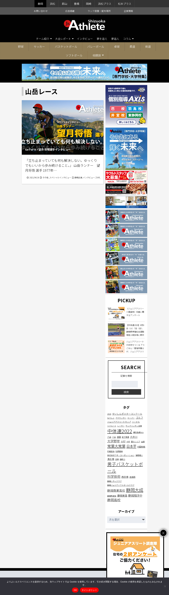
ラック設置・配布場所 (99, 11)
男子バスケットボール (125, 467)
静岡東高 (122, 495)
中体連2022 (119, 430)
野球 (21, 46)
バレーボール (95, 46)
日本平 (131, 446)
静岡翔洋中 (135, 495)
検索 (126, 392)
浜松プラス (104, 4)
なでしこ (111, 418)
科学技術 (113, 476)
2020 (109, 414)
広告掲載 (70, 11)
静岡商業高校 (116, 490)
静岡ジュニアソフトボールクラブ (120, 485)
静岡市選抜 (111, 496)
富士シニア (135, 441)
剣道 (148, 46)
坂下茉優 (125, 437)
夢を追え (102, 39)
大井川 (133, 436)
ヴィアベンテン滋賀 (134, 426)
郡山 (64, 4)
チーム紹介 (42, 39)
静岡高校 (113, 499)
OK (75, 590)
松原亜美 (119, 451)
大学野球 (113, 441)
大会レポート (63, 39)
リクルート (111, 426)
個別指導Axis (138, 432)
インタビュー (85, 39)
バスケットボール (66, 46)
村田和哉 (141, 446)
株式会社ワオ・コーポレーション (121, 455)
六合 (109, 437)
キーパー (131, 418)
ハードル (136, 421)
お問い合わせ (41, 11)
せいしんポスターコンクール (127, 413)
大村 (123, 441)
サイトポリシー (89, 590)
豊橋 (76, 4)
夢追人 (115, 39)
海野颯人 (139, 455)
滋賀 (117, 459)
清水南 (110, 459)
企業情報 (128, 11)
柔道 (132, 46)
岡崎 (88, 4)
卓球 (117, 46)
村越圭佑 (111, 451)
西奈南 (124, 476)
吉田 (119, 437)
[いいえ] (165, 586)
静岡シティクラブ (114, 481)
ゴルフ (139, 417)
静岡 (40, 4)
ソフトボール (74, 55)
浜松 (52, 4)
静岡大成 (134, 490)
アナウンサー (121, 418)
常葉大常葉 (116, 446)
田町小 (122, 459)
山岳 (143, 441)
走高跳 (132, 476)
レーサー (121, 426)
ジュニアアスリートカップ (119, 421)
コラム (127, 39)
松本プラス (124, 4)
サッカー (39, 46)
